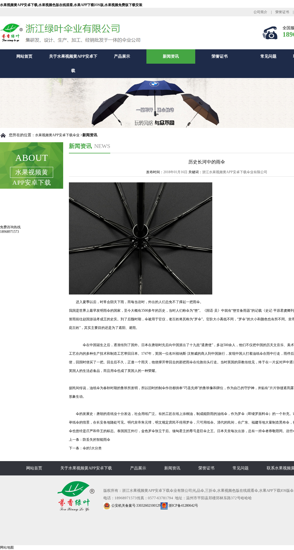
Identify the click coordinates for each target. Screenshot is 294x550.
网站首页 (24, 56)
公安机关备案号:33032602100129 (135, 506)
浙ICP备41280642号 (183, 506)
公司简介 (260, 12)
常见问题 (268, 56)
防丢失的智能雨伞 (96, 440)
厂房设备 (16, 219)
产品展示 (122, 56)
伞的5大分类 (92, 448)
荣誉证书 (282, 12)
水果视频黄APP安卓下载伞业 (57, 135)
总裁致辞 (16, 206)
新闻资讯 (171, 56)
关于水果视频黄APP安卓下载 (73, 63)
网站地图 (7, 547)
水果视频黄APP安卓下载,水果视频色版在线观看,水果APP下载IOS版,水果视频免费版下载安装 (71, 5)
